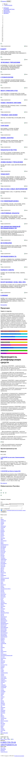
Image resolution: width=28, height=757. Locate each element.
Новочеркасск (3, 634)
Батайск (2, 534)
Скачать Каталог (4, 751)
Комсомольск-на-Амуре (6, 588)
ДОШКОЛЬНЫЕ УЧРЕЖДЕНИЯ (12, 162)
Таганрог (2, 692)
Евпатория (3, 562)
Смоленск (3, 682)
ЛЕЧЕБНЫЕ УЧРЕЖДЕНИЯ (10, 62)
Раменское (3, 662)
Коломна (2, 587)
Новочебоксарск (4, 632)
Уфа (1, 706)
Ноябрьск (3, 639)
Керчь (2, 582)
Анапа (2, 727)
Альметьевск (3, 520)
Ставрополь (3, 684)
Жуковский (3, 566)
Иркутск (2, 571)
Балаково (2, 530)
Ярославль (3, 723)
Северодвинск (4, 678)
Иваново (2, 568)
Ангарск (2, 522)
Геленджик (3, 730)
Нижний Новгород (4, 623)
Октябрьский (3, 643)
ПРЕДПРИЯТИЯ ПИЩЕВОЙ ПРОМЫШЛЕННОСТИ (10, 227)
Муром (2, 610)
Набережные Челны (5, 612)
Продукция (6, 10)
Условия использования (19, 755)
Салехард (3, 724)
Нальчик (2, 614)
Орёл (2, 646)
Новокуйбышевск (4, 627)
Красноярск (3, 596)
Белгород (2, 535)
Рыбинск (2, 667)
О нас (5, 9)
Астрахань (3, 527)
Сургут (2, 688)
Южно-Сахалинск (4, 720)
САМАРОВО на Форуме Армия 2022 (11, 471)
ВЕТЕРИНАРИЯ (6, 243)
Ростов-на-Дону (4, 664)
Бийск (2, 539)
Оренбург (3, 647)
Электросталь (3, 718)
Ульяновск (3, 703)
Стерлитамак (3, 687)
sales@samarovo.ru (9, 744)
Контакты (6, 13)
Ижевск (2, 570)
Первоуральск (3, 651)
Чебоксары (3, 710)
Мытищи (2, 611)
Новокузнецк (3, 626)
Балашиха (3, 531)
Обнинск (2, 640)
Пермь (2, 652)
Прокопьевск (3, 658)
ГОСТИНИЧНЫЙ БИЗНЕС (10, 201)
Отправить (3, 511)
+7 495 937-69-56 (8, 5)
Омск (2, 644)
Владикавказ (3, 547)
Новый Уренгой (4, 636)
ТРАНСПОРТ (5, 174)
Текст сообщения (5, 508)
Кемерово (3, 580)
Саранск (2, 674)
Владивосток (3, 546)
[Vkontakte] (12, 739)
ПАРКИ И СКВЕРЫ (7, 270)
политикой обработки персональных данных (16, 510)
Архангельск (3, 526)
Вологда (2, 554)
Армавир (2, 728)
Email (2, 505)
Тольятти (2, 696)
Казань (2, 574)
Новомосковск (4, 628)
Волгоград (3, 550)
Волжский (3, 552)
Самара (2, 671)
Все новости (4, 483)
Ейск (2, 731)
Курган (2, 598)
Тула (1, 699)
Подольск (3, 656)
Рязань (2, 668)
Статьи (12, 9)
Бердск (2, 536)
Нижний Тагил (4, 624)
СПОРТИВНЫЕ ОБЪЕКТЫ (10, 213)
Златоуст (2, 567)
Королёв (2, 591)
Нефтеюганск (3, 619)
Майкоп (2, 604)
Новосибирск (3, 631)
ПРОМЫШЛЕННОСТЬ (8, 256)
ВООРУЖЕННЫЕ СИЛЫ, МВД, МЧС (13, 282)
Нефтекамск (3, 618)
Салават (2, 670)
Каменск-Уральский (5, 578)
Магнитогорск (4, 603)
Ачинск (2, 528)
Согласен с (14, 510)
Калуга (2, 576)
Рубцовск (3, 666)
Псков (2, 659)
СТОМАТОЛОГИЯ (7, 77)
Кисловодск (3, 584)
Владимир (3, 548)
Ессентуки (3, 564)
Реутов (2, 663)
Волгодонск (3, 551)
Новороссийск (4, 630)
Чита (2, 714)
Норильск (3, 638)
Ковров (2, 586)
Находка (2, 615)
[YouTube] (5, 739)
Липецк (2, 600)
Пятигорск (3, 660)
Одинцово (3, 642)
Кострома (3, 592)
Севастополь (3, 676)
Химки (2, 708)
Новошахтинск (4, 635)
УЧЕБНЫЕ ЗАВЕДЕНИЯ (9, 115)
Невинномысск (4, 616)
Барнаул (2, 532)
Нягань (2, 726)
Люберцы (3, 602)
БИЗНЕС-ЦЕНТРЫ (7, 138)
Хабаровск (3, 707)
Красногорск (3, 594)
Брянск (2, 543)
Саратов (2, 675)
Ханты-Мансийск (4, 732)
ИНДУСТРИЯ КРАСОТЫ (9, 90)
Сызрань (2, 690)
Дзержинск (3, 558)
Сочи (2, 683)
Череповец (3, 712)
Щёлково (2, 716)
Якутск (2, 722)
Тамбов (2, 694)
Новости (8, 9)
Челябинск (3, 711)
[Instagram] (8, 739)
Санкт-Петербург (4, 672)
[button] (3, 304)
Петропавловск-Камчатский (6, 655)
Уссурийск (3, 704)
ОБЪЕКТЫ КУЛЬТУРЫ (9, 150)
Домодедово (3, 560)
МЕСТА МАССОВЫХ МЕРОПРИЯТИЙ (14, 189)
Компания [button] (6, 7)
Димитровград (4, 559)
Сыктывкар (3, 691)
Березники (3, 538)
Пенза (2, 650)
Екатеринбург (3, 563)
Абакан (2, 519)
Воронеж (2, 555)
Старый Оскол (4, 686)
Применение (7, 11)
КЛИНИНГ (4, 295)
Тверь (2, 695)
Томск (2, 698)
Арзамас (2, 523)
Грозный (2, 556)
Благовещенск (3, 540)
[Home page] (4, 1)
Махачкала (3, 606)
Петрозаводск (3, 654)
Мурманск (3, 608)
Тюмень (2, 700)
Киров (2, 583)
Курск (2, 599)
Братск (2, 542)
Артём (2, 524)
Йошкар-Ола (3, 572)
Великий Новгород (5, 544)
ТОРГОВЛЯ (5, 125)
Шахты (2, 715)
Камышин (3, 579)
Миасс (2, 607)
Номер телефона (5, 504)
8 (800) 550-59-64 (8, 742)
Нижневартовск (4, 620)
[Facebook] (2, 739)
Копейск (2, 590)
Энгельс (2, 719)
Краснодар (3, 595)
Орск (2, 648)
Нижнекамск (3, 622)
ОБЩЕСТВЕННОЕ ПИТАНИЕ (11, 102)
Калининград (3, 575)
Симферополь (3, 680)
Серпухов (3, 679)
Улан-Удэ (2, 702)
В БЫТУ (3, 49)
